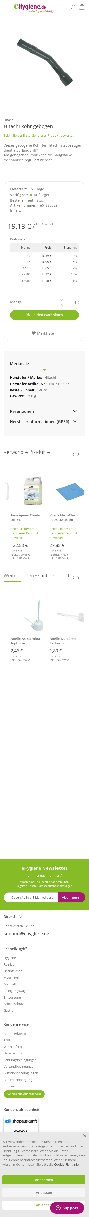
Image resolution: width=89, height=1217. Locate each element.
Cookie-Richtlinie (66, 1164)
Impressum (12, 1086)
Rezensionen (22, 411)
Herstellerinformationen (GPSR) (39, 421)
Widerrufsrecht (15, 1046)
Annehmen (44, 1180)
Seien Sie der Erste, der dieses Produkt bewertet (39, 135)
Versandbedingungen (19, 1066)
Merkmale (19, 363)
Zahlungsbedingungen (20, 1060)
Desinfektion (13, 971)
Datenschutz (13, 1053)
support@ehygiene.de (26, 933)
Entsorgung (12, 997)
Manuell (10, 984)
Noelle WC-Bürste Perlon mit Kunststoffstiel (63, 643)
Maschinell (11, 977)
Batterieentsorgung (18, 1079)
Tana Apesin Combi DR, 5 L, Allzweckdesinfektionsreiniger (25, 522)
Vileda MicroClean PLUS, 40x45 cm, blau (64, 519)
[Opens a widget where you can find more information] (67, 1208)
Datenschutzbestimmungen (54, 886)
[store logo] (34, 8)
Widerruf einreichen (24, 1094)
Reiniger (10, 964)
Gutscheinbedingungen (21, 1073)
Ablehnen (44, 1205)
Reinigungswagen (16, 990)
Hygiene (10, 958)
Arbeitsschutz (14, 1003)
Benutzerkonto (15, 1033)
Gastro (9, 1010)
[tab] (44, 363)
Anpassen (44, 1192)
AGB (7, 1040)
